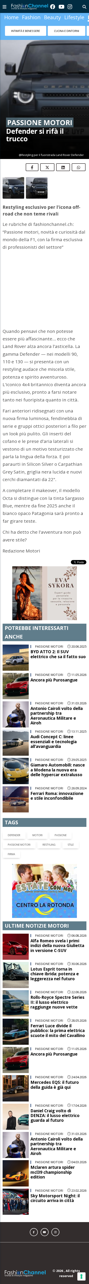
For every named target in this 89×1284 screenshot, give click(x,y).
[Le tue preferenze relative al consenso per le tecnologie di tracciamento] (81, 1276)
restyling (49, 831)
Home (11, 17)
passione (61, 822)
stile (71, 831)
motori (37, 822)
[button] (34, 1219)
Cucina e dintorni (66, 31)
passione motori (19, 831)
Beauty (52, 17)
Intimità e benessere (25, 31)
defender (14, 822)
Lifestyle (74, 17)
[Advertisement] (44, 281)
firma (11, 841)
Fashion (31, 17)
